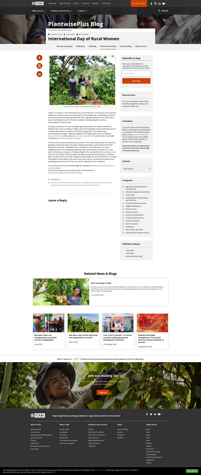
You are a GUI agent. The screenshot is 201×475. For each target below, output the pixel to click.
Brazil (148, 429)
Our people (34, 449)
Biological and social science (40, 446)
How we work (35, 432)
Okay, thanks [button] (192, 471)
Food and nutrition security (68, 185)
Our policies (64, 432)
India (147, 438)
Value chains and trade (134, 229)
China (148, 432)
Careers (76, 3)
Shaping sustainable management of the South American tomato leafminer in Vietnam (151, 338)
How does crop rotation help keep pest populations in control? (83, 336)
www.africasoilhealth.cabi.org (69, 138)
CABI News (130, 250)
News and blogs (65, 3)
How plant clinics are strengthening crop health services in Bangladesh (45, 337)
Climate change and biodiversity (138, 192)
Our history (63, 435)
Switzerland (150, 449)
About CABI (52, 3)
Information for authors (96, 432)
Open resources (93, 438)
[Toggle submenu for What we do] (44, 11)
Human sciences (132, 224)
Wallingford (150, 460)
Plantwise (54, 179)
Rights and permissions (96, 440)
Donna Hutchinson (141, 134)
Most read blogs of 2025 (101, 283)
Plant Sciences (95, 185)
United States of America (154, 457)
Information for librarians (96, 435)
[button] (151, 3)
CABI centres (106, 3)
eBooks (90, 429)
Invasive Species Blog (134, 256)
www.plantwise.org (56, 136)
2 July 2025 (38, 344)
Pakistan (149, 446)
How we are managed (67, 443)
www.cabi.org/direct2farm (84, 136)
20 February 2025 (110, 344)
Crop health (84, 183)
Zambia (148, 463)
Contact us (85, 3)
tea (59, 179)
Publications (35, 443)
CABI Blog (129, 253)
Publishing (129, 227)
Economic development (135, 215)
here (54, 472)
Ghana (148, 435)
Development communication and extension (137, 199)
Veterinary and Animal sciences (137, 233)
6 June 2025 (73, 342)
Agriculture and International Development (65, 183)
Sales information (94, 443)
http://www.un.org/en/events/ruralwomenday (65, 173)
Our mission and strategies (68, 440)
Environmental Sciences (135, 218)
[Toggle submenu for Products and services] (71, 11)
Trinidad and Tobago (153, 452)
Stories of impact (36, 438)
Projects (33, 440)
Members (95, 3)
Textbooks (91, 446)
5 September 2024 (145, 347)
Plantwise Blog (100, 470)
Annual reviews (64, 429)
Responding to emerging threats (41, 435)
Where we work (36, 429)
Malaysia (149, 443)
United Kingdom (151, 454)
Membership (64, 438)
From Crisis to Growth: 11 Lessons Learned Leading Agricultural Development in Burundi (117, 337)
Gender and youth (83, 185)
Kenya (148, 440)
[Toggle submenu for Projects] (86, 11)
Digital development (133, 206)
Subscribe (136, 81)
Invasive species (132, 212)
